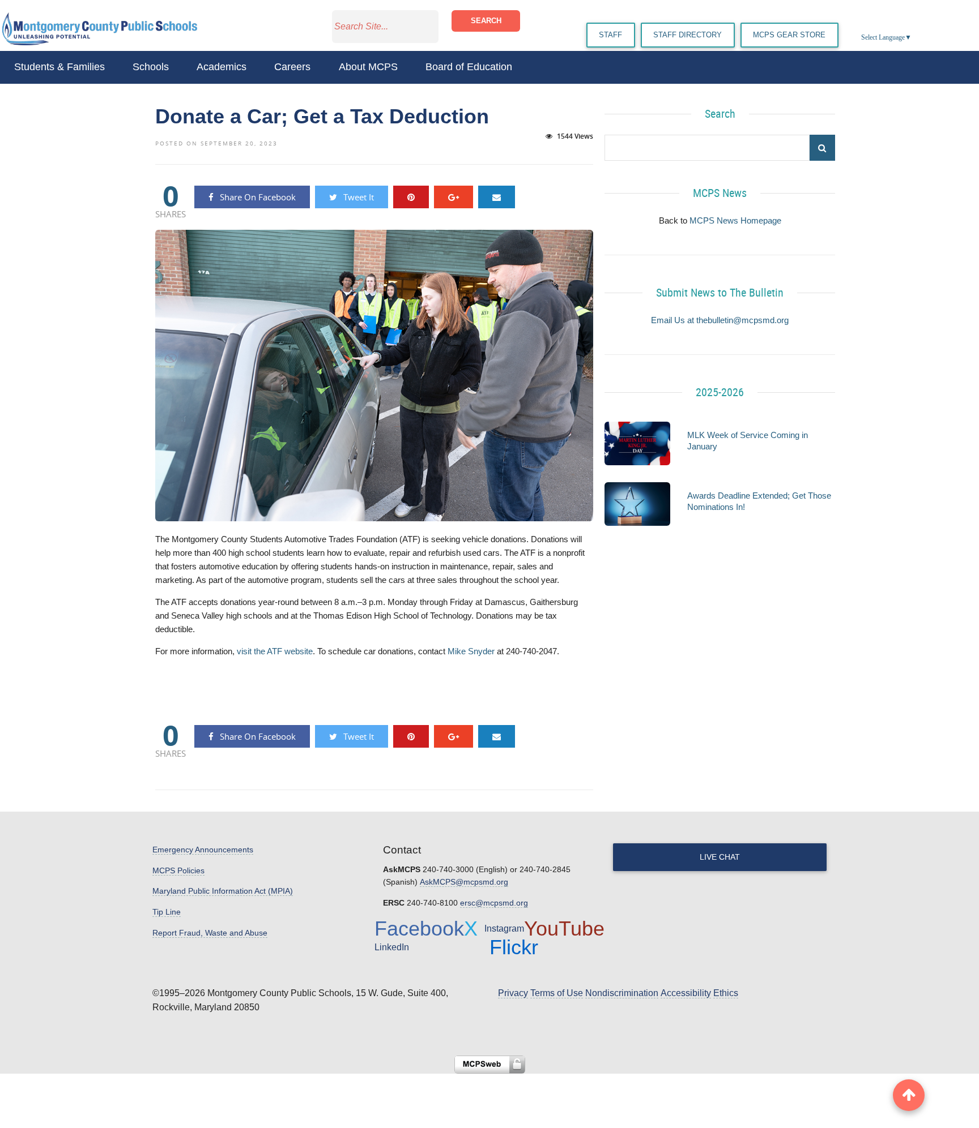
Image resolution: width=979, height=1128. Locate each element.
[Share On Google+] (453, 197)
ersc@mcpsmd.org (494, 902)
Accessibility (686, 993)
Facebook (419, 928)
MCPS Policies (178, 870)
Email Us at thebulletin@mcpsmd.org (720, 320)
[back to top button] (909, 1095)
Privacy (513, 993)
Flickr (514, 947)
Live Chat (720, 856)
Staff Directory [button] (687, 35)
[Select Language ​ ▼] (912, 37)
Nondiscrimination (621, 993)
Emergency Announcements (202, 849)
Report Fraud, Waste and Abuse (209, 932)
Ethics (725, 993)
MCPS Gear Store (789, 35)
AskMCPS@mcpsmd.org (464, 881)
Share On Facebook (257, 197)
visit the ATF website (275, 651)
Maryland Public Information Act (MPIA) (222, 890)
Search (486, 20)
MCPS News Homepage (735, 220)
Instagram (504, 928)
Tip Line (166, 911)
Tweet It (357, 197)
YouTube (564, 928)
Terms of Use (556, 993)
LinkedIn (391, 947)
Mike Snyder (471, 651)
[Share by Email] (496, 197)
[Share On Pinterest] (411, 197)
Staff (610, 35)
